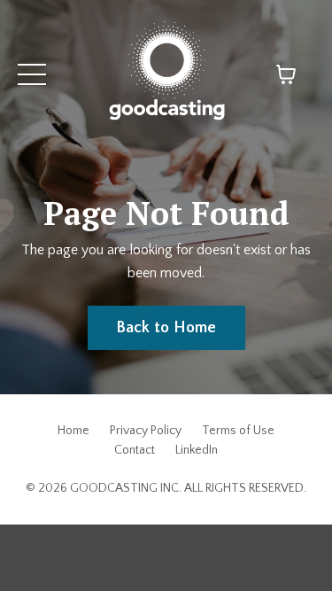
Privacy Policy (145, 431)
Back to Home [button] (166, 328)
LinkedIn (196, 450)
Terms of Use (238, 431)
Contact (134, 450)
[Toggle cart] (286, 74)
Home (73, 431)
